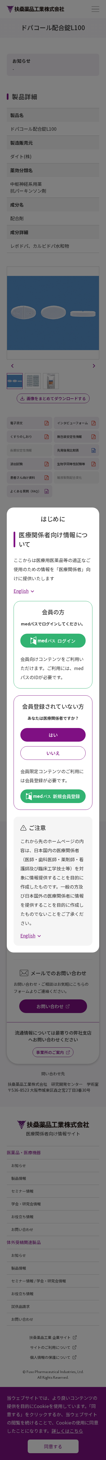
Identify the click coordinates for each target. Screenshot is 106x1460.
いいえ (53, 753)
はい (53, 734)
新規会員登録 (66, 796)
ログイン (66, 640)
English (21, 590)
